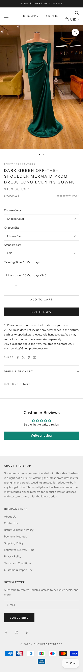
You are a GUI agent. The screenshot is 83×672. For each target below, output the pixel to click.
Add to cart (41, 299)
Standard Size (12, 245)
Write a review (42, 435)
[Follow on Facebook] (6, 632)
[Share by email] (34, 357)
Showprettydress (19, 163)
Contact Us (11, 523)
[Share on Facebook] (17, 357)
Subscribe (19, 618)
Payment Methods (15, 536)
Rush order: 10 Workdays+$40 (27, 275)
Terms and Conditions (17, 563)
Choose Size (11, 228)
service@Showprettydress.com (30, 348)
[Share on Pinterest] (29, 357)
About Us (10, 517)
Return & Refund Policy (18, 530)
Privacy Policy (12, 556)
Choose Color (12, 210)
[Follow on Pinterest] (27, 632)
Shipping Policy (13, 543)
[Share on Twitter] (23, 357)
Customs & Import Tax (18, 570)
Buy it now (41, 312)
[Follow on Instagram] (17, 632)
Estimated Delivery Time (19, 550)
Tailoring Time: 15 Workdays (22, 262)
